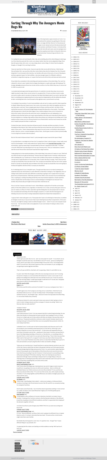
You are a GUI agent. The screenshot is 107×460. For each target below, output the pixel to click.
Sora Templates (81, 458)
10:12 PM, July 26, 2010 (23, 309)
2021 (74, 68)
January (77, 200)
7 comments (64, 30)
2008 (74, 204)
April (76, 193)
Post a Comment (17, 432)
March (77, 195)
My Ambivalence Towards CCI (83, 138)
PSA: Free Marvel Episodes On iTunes (85, 155)
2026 (74, 57)
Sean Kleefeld (15, 30)
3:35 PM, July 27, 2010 (23, 430)
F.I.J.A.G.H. (77, 162)
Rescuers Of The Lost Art (81, 182)
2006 (74, 209)
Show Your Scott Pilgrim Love (82, 146)
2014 (74, 84)
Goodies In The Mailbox (81, 175)
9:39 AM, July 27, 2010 (23, 409)
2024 (74, 61)
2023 (74, 64)
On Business (18, 445)
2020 (74, 70)
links (23, 450)
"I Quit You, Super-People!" (82, 168)
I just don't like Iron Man (55, 143)
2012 (74, 89)
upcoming (31, 209)
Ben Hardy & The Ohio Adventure (84, 179)
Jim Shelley (20, 379)
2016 (74, 79)
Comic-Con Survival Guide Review (84, 164)
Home (39, 226)
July (76, 107)
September (78, 102)
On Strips (17, 450)
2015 (74, 82)
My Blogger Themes (91, 458)
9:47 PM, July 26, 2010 (23, 283)
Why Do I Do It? (79, 171)
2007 (74, 206)
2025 (74, 59)
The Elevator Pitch (80, 132)
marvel (20, 209)
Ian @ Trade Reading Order (24, 364)
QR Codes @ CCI (79, 144)
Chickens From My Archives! (82, 177)
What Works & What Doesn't (82, 121)
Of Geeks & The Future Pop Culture (84, 149)
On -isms (17, 443)
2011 (74, 91)
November (78, 98)
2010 (74, 93)
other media (25, 209)
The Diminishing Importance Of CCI (84, 184)
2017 (74, 77)
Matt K (19, 285)
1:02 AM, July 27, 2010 (23, 377)
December (78, 95)
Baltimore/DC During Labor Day (83, 153)
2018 (74, 75)
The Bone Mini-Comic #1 (81, 160)
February (77, 197)
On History (17, 448)
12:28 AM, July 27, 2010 (23, 362)
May (76, 190)
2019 (74, 73)
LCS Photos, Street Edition (82, 166)
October (77, 100)
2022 (74, 66)
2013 (74, 86)
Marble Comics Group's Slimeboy (84, 151)
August (77, 105)
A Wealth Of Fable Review (82, 173)
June (76, 188)
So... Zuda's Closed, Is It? (81, 186)
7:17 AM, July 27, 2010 (23, 392)
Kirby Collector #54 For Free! (82, 157)
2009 (74, 202)
